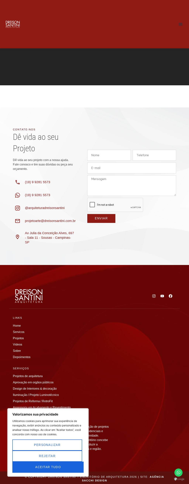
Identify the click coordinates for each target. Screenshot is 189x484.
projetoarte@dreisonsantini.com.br (50, 221)
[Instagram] (154, 296)
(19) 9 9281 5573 (37, 182)
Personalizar (47, 445)
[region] (48, 442)
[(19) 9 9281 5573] (17, 182)
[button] (180, 24)
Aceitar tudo (48, 467)
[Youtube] (162, 296)
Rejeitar (47, 456)
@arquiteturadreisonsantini (45, 208)
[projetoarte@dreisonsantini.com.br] (17, 221)
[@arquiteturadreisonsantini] (17, 208)
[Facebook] (170, 296)
